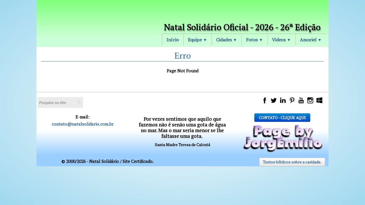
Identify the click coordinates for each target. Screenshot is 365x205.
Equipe (197, 39)
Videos (281, 39)
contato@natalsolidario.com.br (82, 124)
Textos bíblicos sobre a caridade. (292, 162)
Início (173, 39)
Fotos (254, 39)
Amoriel (311, 39)
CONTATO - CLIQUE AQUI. (282, 117)
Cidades (226, 39)
